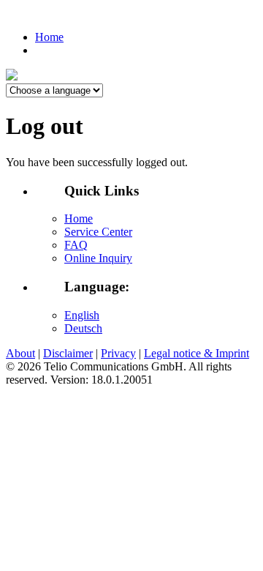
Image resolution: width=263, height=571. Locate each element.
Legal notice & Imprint (196, 353)
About (20, 353)
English (81, 315)
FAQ (76, 245)
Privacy (118, 353)
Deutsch (83, 328)
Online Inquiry (98, 258)
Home (49, 37)
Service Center (98, 231)
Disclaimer (68, 353)
